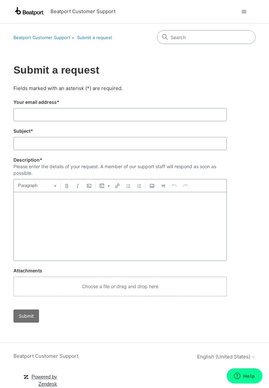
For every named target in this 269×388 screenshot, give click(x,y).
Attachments (27, 270)
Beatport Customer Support (41, 37)
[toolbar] (120, 185)
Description (27, 160)
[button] (120, 286)
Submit (26, 316)
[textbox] (120, 226)
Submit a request (94, 37)
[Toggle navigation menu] (244, 12)
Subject (23, 131)
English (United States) (224, 356)
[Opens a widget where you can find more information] (244, 376)
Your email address (36, 102)
